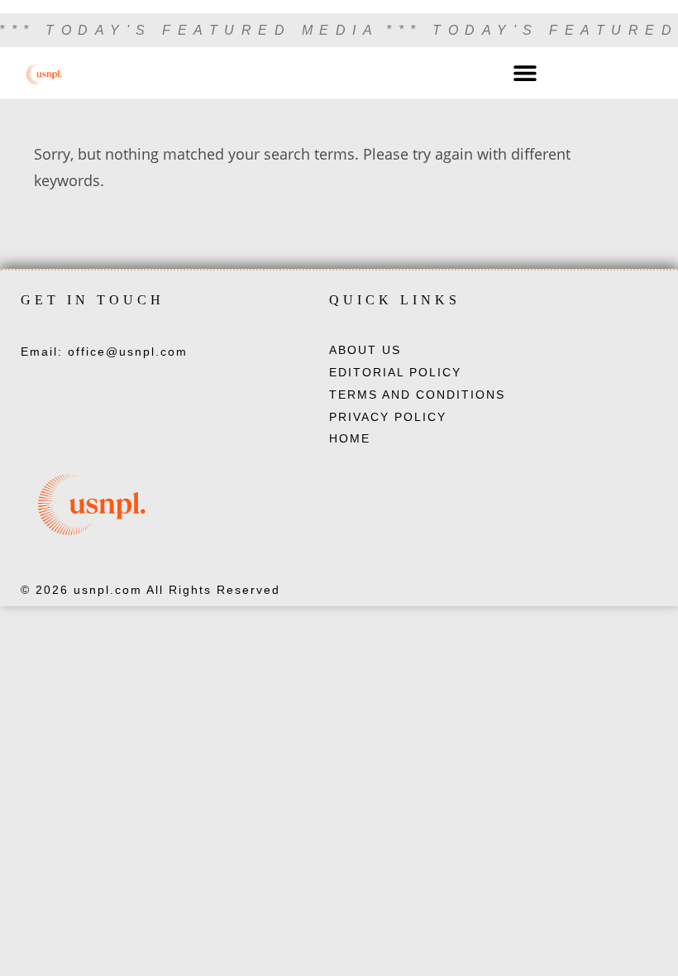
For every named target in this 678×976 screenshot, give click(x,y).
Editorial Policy (395, 372)
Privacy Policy (387, 416)
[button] (524, 73)
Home (349, 438)
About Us (365, 349)
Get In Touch (93, 300)
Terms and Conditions (417, 394)
